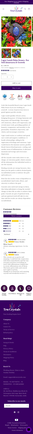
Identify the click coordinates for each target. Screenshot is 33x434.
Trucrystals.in (15, 423)
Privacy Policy (8, 348)
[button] (3, 9)
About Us (6, 323)
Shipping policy (22, 427)
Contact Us (6, 326)
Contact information (17, 430)
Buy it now (16, 88)
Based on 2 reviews (10, 214)
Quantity (4, 73)
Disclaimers (7, 354)
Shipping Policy (8, 357)
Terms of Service (9, 329)
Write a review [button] (16, 216)
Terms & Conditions (10, 351)
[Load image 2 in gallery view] (16, 53)
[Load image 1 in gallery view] (6, 53)
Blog (4, 360)
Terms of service (12, 427)
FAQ (4, 345)
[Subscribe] (27, 406)
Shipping (11, 67)
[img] (12, 239)
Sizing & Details (8, 342)
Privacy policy (24, 425)
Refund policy (8, 332)
